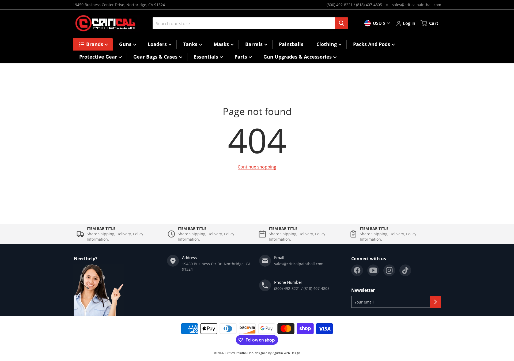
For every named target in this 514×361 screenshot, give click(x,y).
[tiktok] (405, 270)
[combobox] (248, 23)
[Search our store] (341, 23)
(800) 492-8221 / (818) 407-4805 (354, 4)
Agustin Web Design (286, 353)
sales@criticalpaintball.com (416, 4)
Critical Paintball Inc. (239, 353)
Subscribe (435, 302)
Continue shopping (257, 167)
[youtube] (373, 270)
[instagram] (389, 270)
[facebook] (357, 270)
